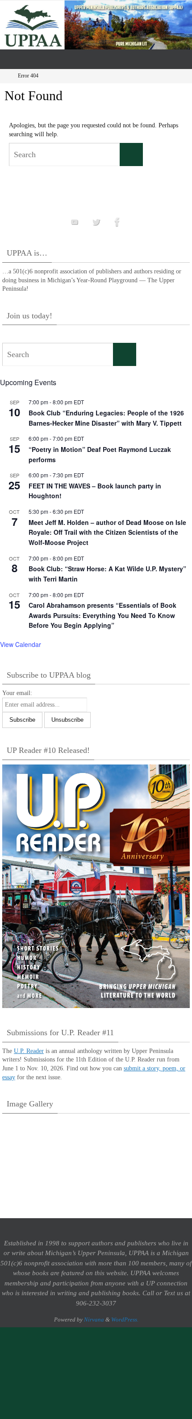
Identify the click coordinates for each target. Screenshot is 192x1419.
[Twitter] (96, 222)
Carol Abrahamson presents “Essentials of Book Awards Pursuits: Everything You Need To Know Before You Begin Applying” (102, 615)
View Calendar (20, 644)
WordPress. (124, 1319)
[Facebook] (117, 222)
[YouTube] (74, 222)
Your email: (17, 693)
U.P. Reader (29, 1051)
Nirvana (94, 1319)
